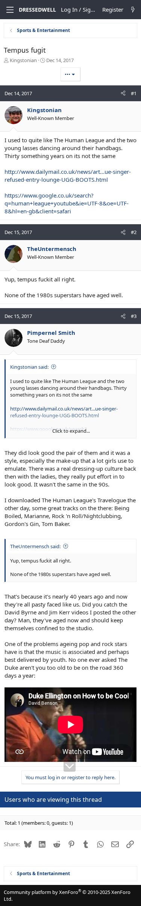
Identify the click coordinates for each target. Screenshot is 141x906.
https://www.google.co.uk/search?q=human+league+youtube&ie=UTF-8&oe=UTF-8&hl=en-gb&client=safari (67, 203)
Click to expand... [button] (71, 430)
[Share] (123, 93)
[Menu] (9, 10)
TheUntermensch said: (35, 546)
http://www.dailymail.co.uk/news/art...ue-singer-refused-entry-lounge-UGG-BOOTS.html (68, 175)
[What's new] (132, 9)
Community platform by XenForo (67, 895)
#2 (133, 232)
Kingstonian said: (29, 366)
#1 (133, 93)
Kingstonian (23, 60)
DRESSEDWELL (37, 9)
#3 (133, 316)
